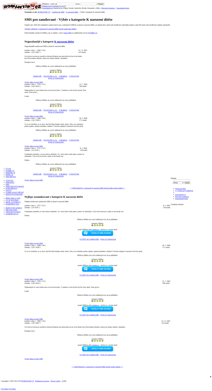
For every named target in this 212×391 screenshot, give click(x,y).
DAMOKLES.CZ (12, 214)
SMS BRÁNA (11, 177)
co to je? (62, 6)
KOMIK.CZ (92, 33)
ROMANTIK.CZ (44, 12)
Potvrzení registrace (108, 8)
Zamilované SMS (58, 12)
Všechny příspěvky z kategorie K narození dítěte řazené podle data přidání (50, 29)
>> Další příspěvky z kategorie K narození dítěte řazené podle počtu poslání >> (97, 188)
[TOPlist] (4, 389)
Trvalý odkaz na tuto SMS (34, 82)
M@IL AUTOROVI (13, 202)
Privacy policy (56, 381)
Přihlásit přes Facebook (50, 6)
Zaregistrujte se (47, 8)
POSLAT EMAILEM (55, 78)
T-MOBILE (63, 76)
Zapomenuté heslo (122, 8)
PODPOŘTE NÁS (12, 204)
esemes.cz (95, 229)
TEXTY (9, 190)
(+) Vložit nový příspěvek (184, 191)
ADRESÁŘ (37, 76)
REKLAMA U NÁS (13, 198)
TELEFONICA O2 (50, 76)
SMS (7, 184)
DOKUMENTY (11, 188)
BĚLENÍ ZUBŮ (11, 210)
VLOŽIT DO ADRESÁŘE (89, 239)
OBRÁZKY (10, 182)
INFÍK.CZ (9, 175)
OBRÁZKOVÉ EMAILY (15, 186)
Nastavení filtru (180, 189)
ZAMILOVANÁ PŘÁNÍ (15, 192)
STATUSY (9, 180)
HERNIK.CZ (10, 173)
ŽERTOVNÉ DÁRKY (14, 208)
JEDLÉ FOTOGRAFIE (14, 194)
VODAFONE (74, 76)
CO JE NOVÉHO (12, 200)
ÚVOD (8, 169)
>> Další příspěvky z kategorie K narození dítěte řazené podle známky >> (97, 367)
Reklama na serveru (42, 381)
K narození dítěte (72, 12)
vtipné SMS (67, 33)
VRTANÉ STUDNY (13, 212)
